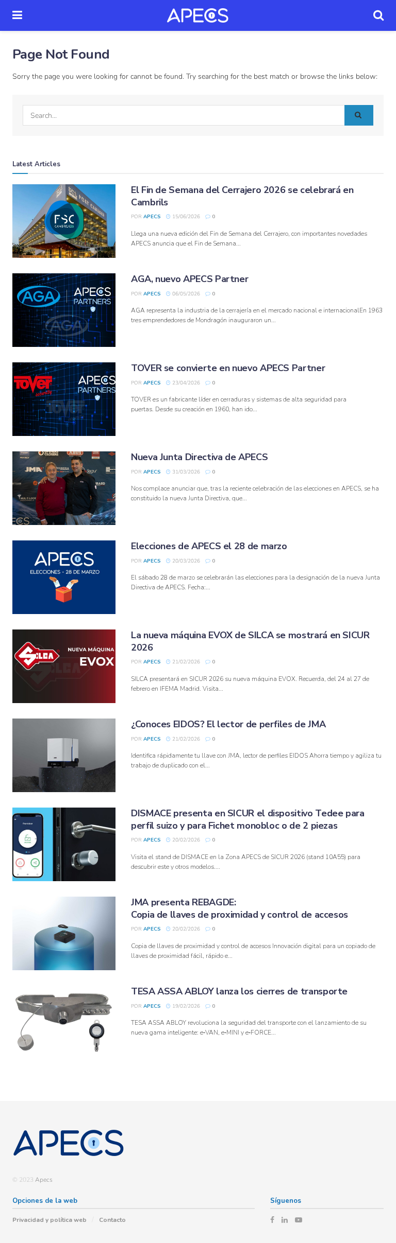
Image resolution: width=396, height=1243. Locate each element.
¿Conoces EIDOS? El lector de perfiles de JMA (228, 724)
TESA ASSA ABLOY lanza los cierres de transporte (239, 991)
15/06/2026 (185, 216)
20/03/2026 (185, 561)
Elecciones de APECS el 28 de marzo (209, 546)
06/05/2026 (185, 293)
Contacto (112, 1220)
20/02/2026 (185, 840)
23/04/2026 (185, 383)
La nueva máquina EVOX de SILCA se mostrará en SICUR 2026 (250, 641)
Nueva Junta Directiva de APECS (199, 457)
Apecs (152, 216)
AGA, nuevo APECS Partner (189, 279)
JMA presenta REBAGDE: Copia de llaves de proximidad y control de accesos (239, 908)
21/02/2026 (185, 662)
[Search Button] (358, 115)
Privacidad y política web (49, 1220)
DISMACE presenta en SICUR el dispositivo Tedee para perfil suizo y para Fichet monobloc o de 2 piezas (248, 819)
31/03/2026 (185, 472)
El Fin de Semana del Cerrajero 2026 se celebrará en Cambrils (242, 196)
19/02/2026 (185, 1006)
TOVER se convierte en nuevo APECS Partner (228, 368)
